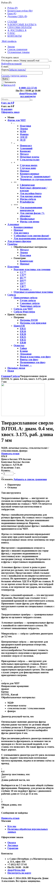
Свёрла (11, 294)
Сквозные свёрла (30, 303)
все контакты (28, 96)
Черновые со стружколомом (36, 179)
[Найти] (31, 100)
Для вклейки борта (31, 193)
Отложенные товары (18, 52)
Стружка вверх (28, 165)
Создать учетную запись (14, 75)
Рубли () (12, 8)
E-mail (4, 66)
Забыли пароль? (17, 69)
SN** (23, 283)
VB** (23, 286)
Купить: (5, 470)
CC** (23, 272)
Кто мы (11, 826)
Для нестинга (21, 232)
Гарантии (12, 848)
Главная (6, 376)
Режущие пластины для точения (32, 269)
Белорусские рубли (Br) (20, 10)
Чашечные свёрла (30, 306)
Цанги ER (19, 325)
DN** (23, 280)
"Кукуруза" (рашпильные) (35, 176)
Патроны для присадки (33, 323)
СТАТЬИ (12, 21)
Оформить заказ (10, 112)
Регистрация (14, 63)
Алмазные (13, 224)
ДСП (22, 140)
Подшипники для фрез (32, 362)
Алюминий (26, 148)
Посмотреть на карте (19, 873)
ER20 (23, 334)
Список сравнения (17, 49)
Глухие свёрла (28, 300)
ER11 (23, 328)
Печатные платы (29, 156)
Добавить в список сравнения (30, 479)
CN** (23, 275)
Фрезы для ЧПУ (16, 120)
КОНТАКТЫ (14, 36)
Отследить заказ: (10, 60)
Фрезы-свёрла (28, 199)
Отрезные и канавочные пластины (33, 292)
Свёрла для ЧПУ (23, 309)
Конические (26, 261)
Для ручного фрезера (19, 241)
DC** (23, 278)
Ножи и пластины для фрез (35, 356)
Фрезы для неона (29, 221)
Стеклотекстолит (30, 159)
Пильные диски (16, 368)
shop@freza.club (28, 93)
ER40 (23, 342)
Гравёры (12, 244)
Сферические (27, 185)
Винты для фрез (29, 359)
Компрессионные (29, 173)
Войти (4, 63)
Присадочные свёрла (25, 297)
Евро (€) (11, 13)
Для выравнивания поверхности (31, 209)
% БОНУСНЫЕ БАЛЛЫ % (21, 24)
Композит (25, 151)
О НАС (11, 33)
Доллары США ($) (17, 16)
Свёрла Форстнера (24, 311)
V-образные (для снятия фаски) (31, 235)
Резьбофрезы (27, 202)
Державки (25, 354)
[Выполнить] (50, 61)
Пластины (13, 266)
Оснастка (19, 345)
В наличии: (7, 467)
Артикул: (6, 464)
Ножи (10, 370)
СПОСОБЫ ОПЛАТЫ (19, 27)
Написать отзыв (10, 453)
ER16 (23, 331)
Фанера (24, 134)
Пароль (5, 69)
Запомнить (10, 82)
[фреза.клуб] (8, 85)
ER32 (23, 339)
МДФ (23, 131)
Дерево (24, 128)
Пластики (25, 126)
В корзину (7, 109)
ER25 (23, 337)
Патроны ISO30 (29, 320)
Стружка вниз (28, 168)
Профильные (27, 218)
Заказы (11, 46)
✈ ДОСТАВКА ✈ (17, 30)
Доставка (12, 845)
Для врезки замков (30, 196)
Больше (26, 289)
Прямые (24, 171)
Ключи (24, 351)
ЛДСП (23, 137)
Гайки (23, 348)
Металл (24, 154)
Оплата (11, 842)
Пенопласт (26, 145)
